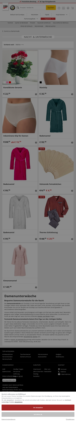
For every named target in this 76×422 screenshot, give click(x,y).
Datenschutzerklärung (8, 419)
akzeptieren (18, 402)
